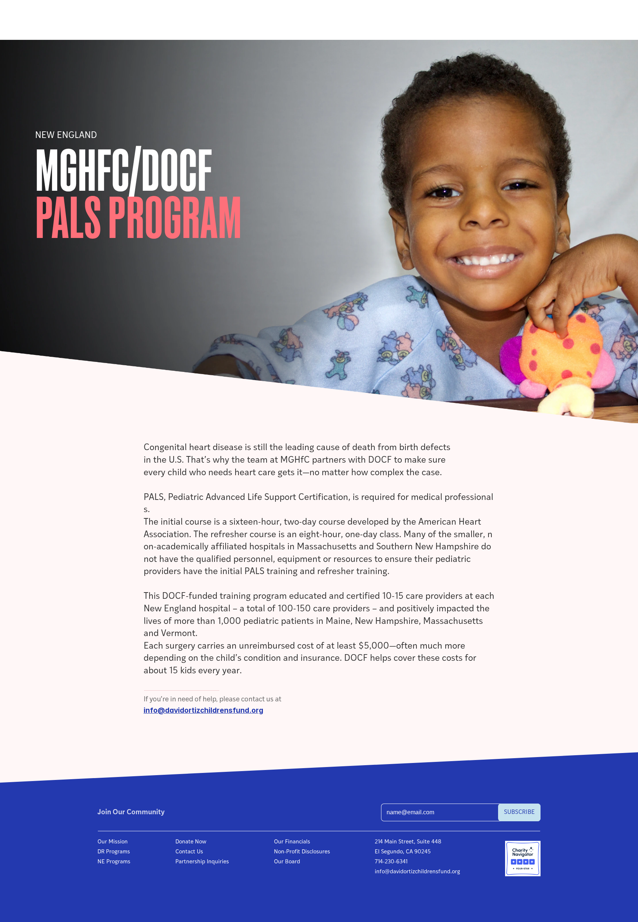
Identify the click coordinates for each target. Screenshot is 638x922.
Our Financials (292, 842)
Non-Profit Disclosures (302, 852)
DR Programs (113, 852)
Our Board (287, 862)
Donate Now (190, 842)
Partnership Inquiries (202, 862)
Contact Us (189, 852)
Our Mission (112, 842)
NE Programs (113, 862)
